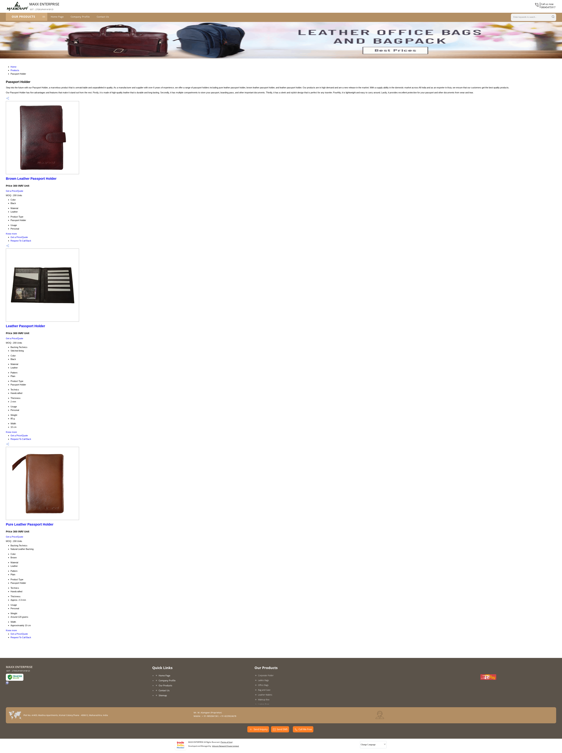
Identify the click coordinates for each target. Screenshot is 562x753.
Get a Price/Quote (14, 191)
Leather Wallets (265, 694)
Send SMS (282, 729)
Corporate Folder (266, 675)
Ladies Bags (263, 680)
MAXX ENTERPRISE (44, 6)
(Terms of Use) (226, 742)
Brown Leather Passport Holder (31, 178)
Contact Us (103, 16)
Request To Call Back (21, 240)
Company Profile (80, 16)
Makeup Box (263, 699)
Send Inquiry (260, 729)
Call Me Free (305, 729)
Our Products (23, 17)
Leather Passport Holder (25, 326)
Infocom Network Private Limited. (225, 746)
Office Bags (263, 685)
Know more (11, 233)
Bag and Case (264, 689)
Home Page (57, 16)
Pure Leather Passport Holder (29, 524)
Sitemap (163, 695)
